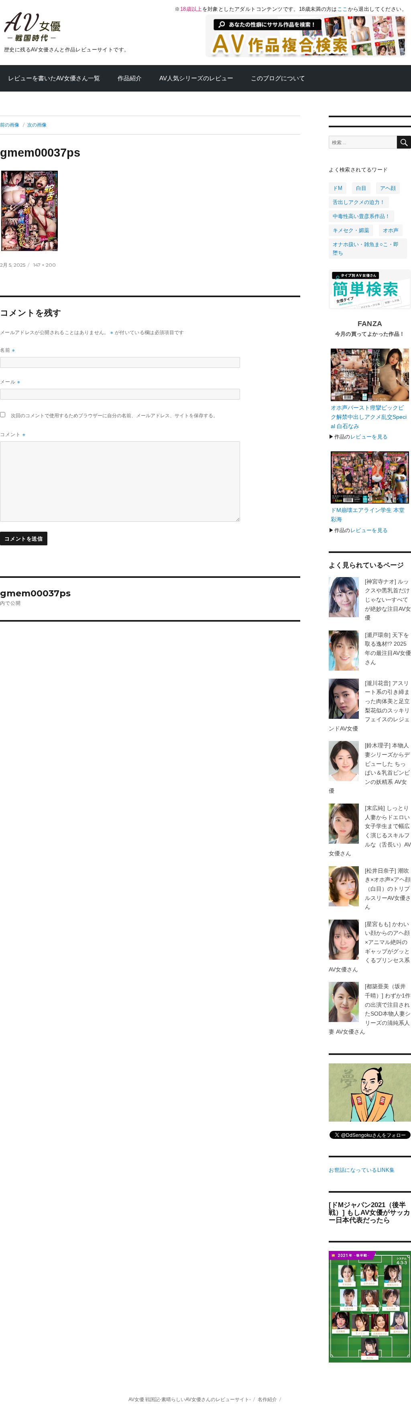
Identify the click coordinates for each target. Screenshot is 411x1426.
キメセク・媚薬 (351, 230)
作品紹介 (130, 78)
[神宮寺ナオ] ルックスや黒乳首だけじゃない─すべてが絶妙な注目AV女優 (388, 599)
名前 (7, 350)
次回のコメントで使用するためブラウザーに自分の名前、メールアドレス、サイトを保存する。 (114, 415)
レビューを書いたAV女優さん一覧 (54, 78)
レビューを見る (369, 437)
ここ (342, 9)
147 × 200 (44, 265)
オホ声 (391, 230)
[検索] (404, 142)
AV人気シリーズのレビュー (196, 78)
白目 (361, 188)
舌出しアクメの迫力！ (359, 202)
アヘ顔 (388, 188)
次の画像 (37, 125)
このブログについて (278, 78)
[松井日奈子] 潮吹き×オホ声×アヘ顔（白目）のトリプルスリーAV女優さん (388, 888)
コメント (12, 434)
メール (10, 382)
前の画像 (9, 125)
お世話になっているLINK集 (362, 1170)
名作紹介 (267, 1399)
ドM (337, 188)
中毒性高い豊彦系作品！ (361, 216)
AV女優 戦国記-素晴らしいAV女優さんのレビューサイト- (189, 1399)
